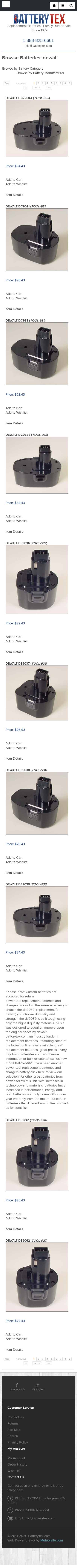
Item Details (14, 195)
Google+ (38, 1389)
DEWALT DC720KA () (28, 98)
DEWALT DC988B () (27, 435)
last (48, 87)
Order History (17, 1464)
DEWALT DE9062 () (26, 1241)
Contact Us (15, 1417)
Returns (13, 1423)
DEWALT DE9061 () (26, 1120)
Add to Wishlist (16, 184)
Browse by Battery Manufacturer (40, 73)
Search (12, 1436)
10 (26, 87)
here (41, 1072)
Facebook (17, 1389)
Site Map (14, 1430)
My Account (16, 1458)
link (34, 1081)
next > (37, 87)
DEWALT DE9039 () (26, 884)
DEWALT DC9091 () (26, 206)
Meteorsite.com (51, 1540)
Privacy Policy (17, 1442)
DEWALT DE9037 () (26, 664)
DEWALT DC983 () (25, 320)
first (7, 83)
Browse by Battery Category (22, 69)
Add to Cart (14, 180)
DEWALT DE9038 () (26, 770)
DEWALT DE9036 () (26, 543)
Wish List (13, 1471)
